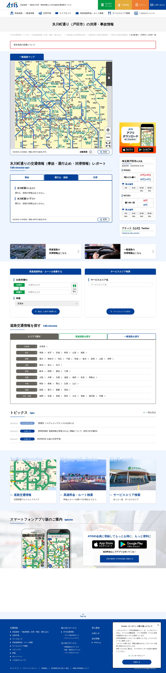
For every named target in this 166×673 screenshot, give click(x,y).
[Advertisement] (137, 103)
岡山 (58, 384)
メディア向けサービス (71, 653)
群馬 (93, 359)
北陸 (26, 365)
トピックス (16, 649)
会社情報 (96, 639)
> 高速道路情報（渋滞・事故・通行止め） (47, 35)
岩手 (50, 353)
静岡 (50, 371)
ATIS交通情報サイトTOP (19, 35)
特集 (14, 653)
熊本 (66, 396)
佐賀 (50, 396)
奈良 (83, 377)
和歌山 (92, 377)
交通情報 (14, 628)
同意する (136, 662)
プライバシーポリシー (30, 668)
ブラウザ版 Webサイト (71, 635)
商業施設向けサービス (71, 647)
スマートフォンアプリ (71, 638)
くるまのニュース (147, 13)
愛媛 (58, 390)
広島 (66, 384)
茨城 (76, 359)
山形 (74, 353)
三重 (66, 371)
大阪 (41, 377)
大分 (74, 396)
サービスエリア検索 (121, 13)
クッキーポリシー (138, 656)
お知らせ (96, 633)
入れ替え (74, 290)
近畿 (26, 377)
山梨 (101, 359)
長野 (109, 359)
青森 (41, 353)
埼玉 (60, 359)
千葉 (68, 359)
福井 (74, 377)
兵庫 (50, 377)
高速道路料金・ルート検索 (91, 13)
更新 (105, 152)
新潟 (41, 365)
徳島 (41, 390)
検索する (47, 311)
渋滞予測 (47, 13)
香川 (50, 390)
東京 (41, 359)
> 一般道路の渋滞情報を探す (75, 35)
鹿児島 (92, 396)
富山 (50, 365)
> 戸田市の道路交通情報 (118, 35)
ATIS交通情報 (68, 632)
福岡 (41, 396)
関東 (26, 359)
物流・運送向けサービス (72, 650)
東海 (26, 371)
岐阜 (41, 371)
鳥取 (41, 384)
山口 (74, 384)
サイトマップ (14, 668)
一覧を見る (151, 412)
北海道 (26, 346)
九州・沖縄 (26, 396)
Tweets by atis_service (130, 233)
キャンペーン (17, 656)
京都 (58, 377)
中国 (26, 384)
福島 (83, 353)
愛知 (58, 371)
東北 (26, 353)
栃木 (85, 359)
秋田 (66, 353)
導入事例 (96, 628)
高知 (66, 390)
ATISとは (97, 642)
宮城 (58, 353)
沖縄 (101, 396)
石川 (58, 365)
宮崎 (83, 396)
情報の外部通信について (81, 668)
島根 (50, 384)
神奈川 (50, 359)
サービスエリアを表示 (121, 311)
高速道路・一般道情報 (24, 13)
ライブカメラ (65, 13)
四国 (26, 390)
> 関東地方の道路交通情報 (97, 35)
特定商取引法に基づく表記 (60, 668)
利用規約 (44, 668)
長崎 (58, 396)
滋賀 (66, 377)
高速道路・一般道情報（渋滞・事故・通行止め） (31, 632)
